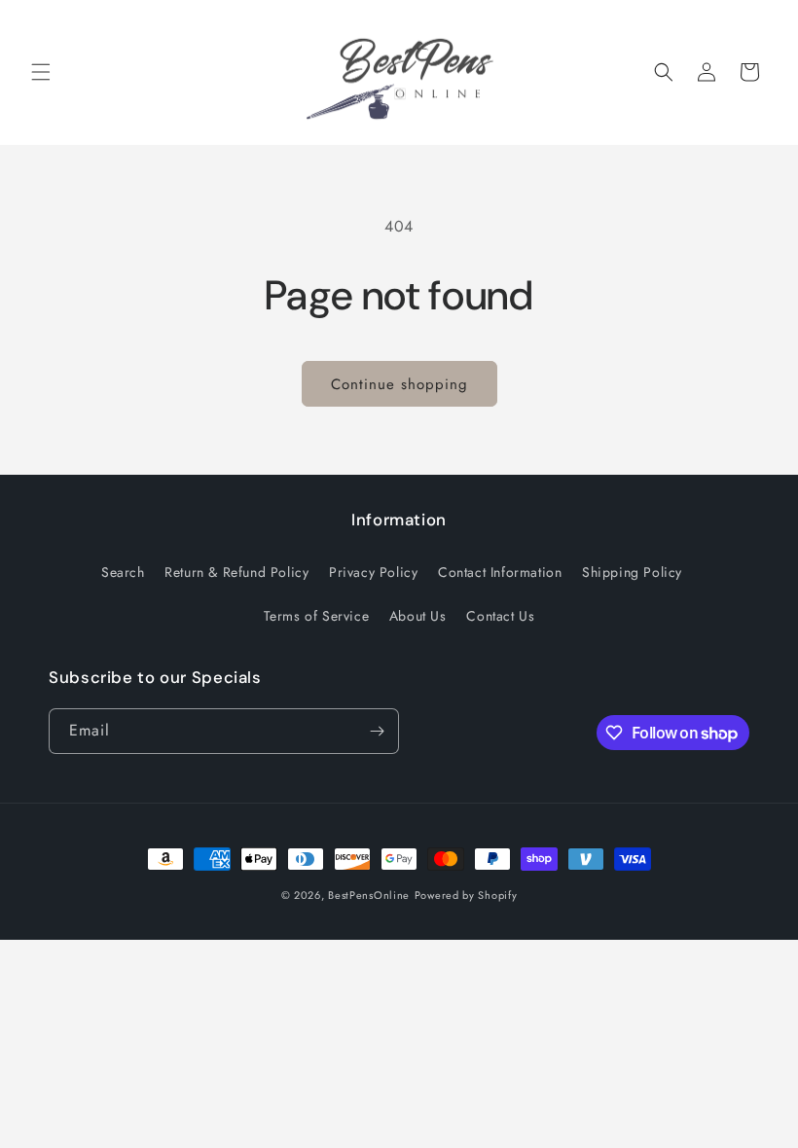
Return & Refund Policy (236, 572)
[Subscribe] (376, 731)
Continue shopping (399, 384)
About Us (418, 616)
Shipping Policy (632, 572)
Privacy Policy (373, 572)
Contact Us (500, 616)
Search (123, 572)
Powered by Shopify (466, 895)
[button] (40, 72)
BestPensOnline (369, 895)
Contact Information (500, 572)
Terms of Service (317, 616)
